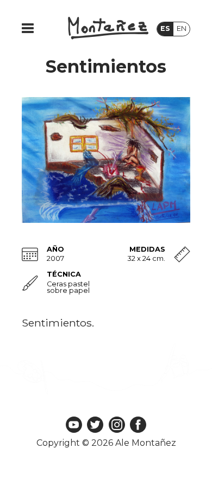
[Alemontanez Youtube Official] (74, 425)
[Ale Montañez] (108, 29)
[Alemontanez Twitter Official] (95, 425)
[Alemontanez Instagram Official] (117, 425)
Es (165, 28)
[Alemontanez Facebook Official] (138, 425)
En (181, 28)
